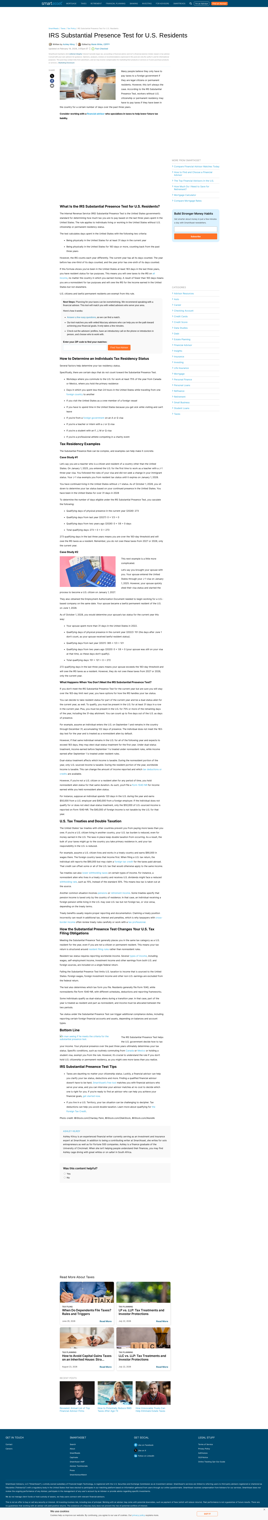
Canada (130, 1050)
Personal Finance (183, 379)
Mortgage (71, 3)
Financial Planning (115, 3)
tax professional (136, 922)
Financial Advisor (183, 345)
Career (177, 305)
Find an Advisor (219, 3)
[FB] (52, 81)
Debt (176, 333)
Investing (147, 3)
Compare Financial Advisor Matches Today (196, 166)
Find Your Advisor (119, 347)
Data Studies (181, 327)
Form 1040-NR (139, 785)
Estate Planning (182, 339)
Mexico (141, 1050)
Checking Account (183, 310)
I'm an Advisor (201, 3)
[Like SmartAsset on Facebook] (135, 1445)
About (72, 1449)
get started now (91, 1096)
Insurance (179, 356)
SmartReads (179, 3)
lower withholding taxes (95, 872)
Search (73, 1444)
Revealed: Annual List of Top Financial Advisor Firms (75, 1409)
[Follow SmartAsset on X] (135, 1450)
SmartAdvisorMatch (78, 1475)
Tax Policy (71, 28)
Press (72, 1470)
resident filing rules (99, 949)
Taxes (83, 3)
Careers (9, 1449)
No (68, 1177)
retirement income (120, 893)
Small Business (182, 402)
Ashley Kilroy (71, 1131)
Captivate (74, 1457)
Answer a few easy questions (81, 317)
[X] (52, 76)
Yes (68, 1173)
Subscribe (196, 236)
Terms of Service (205, 1444)
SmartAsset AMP (77, 1462)
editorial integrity (75, 54)
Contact (9, 1444)
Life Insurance (181, 368)
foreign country (74, 394)
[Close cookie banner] (264, 1510)
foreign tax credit (124, 861)
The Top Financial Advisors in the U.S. (194, 180)
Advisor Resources (184, 293)
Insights (178, 350)
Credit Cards (181, 316)
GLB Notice (203, 1457)
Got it (207, 1514)
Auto (176, 299)
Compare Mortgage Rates (188, 200)
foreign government (93, 417)
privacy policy (138, 1515)
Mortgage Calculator (185, 195)
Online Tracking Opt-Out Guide (211, 1462)
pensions (102, 893)
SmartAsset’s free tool (104, 1082)
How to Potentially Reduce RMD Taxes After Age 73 (115, 1409)
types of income (138, 955)
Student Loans (181, 408)
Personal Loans (182, 385)
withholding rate (68, 881)
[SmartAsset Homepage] (52, 3)
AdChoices (203, 1453)
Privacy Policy (204, 1449)
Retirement (96, 3)
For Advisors (162, 3)
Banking (134, 3)
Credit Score (180, 322)
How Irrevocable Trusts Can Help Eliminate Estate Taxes (150, 1409)
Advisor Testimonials (79, 1466)
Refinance (179, 391)
